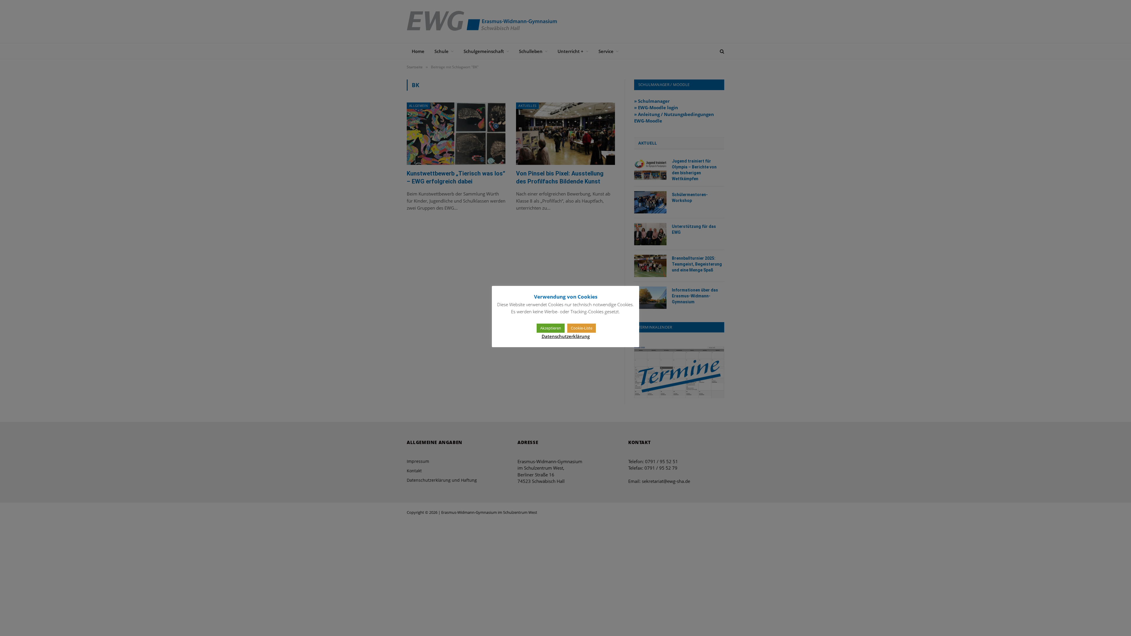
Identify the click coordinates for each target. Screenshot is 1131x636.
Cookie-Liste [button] (581, 328)
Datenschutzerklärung (566, 336)
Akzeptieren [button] (550, 328)
